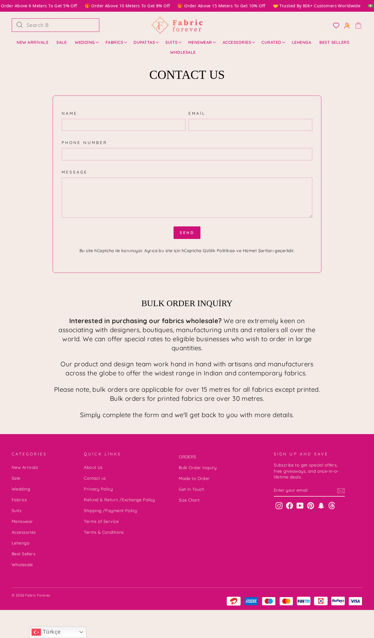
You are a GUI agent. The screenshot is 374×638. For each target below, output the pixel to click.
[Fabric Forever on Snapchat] (321, 505)
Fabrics (114, 42)
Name (69, 113)
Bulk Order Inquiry (198, 467)
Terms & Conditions (104, 532)
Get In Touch (191, 489)
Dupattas (144, 42)
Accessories (237, 42)
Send (187, 232)
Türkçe (51, 632)
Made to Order (194, 478)
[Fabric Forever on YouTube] (300, 505)
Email (196, 113)
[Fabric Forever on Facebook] (289, 505)
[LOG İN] (334, 25)
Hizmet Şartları (258, 250)
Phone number (84, 142)
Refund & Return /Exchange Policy (119, 499)
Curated (271, 42)
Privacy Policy (98, 489)
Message (75, 171)
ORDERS (187, 457)
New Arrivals (32, 42)
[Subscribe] (341, 490)
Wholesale (183, 52)
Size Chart (189, 500)
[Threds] (331, 505)
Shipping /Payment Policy (110, 510)
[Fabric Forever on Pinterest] (310, 505)
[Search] (19, 25)
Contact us (95, 478)
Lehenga (301, 42)
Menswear (200, 42)
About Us (93, 467)
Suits (171, 42)
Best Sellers (334, 42)
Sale (61, 42)
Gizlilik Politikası (219, 250)
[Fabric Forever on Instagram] (279, 505)
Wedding (85, 42)
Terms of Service (101, 521)
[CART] (356, 25)
